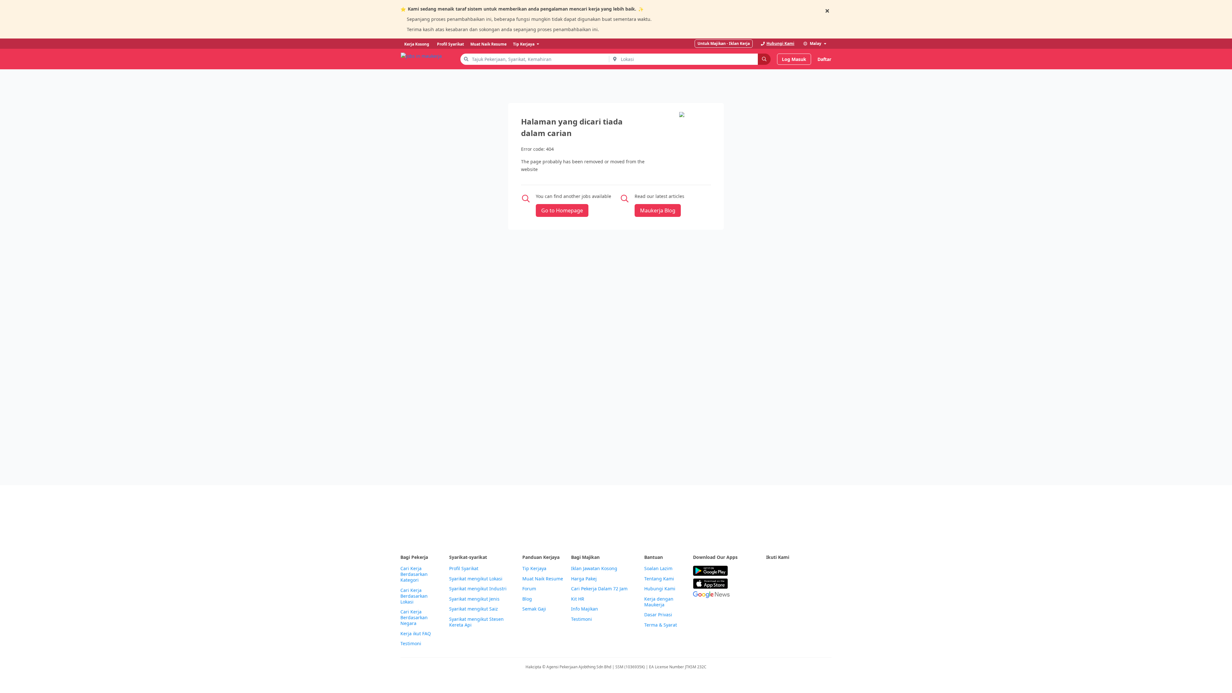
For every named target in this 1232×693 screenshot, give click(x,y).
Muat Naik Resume (542, 579)
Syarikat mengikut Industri (478, 589)
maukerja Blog (657, 210)
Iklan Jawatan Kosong (594, 568)
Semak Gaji (534, 609)
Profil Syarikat (463, 568)
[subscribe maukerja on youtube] (798, 571)
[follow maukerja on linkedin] (826, 571)
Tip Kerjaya (534, 568)
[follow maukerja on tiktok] (770, 586)
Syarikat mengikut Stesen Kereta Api (476, 622)
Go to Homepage (562, 210)
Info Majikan (584, 609)
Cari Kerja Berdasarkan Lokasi (414, 596)
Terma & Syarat (660, 625)
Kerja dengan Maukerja (658, 602)
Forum (529, 589)
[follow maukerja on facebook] (770, 571)
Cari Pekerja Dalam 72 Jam (599, 589)
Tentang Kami (659, 579)
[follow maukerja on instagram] (812, 571)
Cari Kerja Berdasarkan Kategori (414, 574)
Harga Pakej (584, 579)
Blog (527, 599)
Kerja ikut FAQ (415, 634)
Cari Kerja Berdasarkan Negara (414, 617)
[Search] (764, 59)
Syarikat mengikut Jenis (474, 599)
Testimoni (410, 643)
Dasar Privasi (658, 615)
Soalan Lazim (658, 568)
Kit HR (577, 599)
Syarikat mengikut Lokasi (475, 579)
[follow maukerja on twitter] (784, 571)
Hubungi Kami (659, 589)
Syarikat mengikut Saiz (473, 609)
